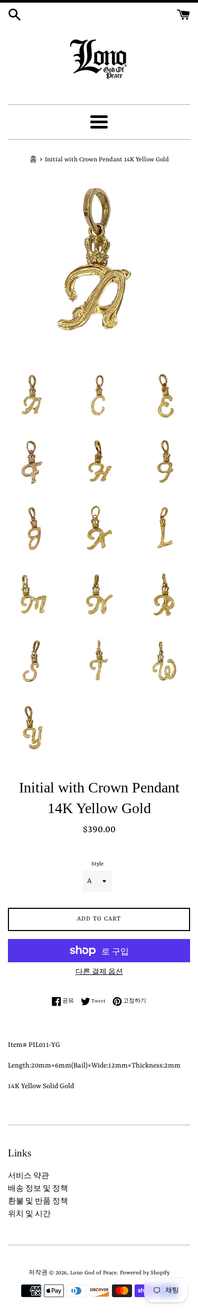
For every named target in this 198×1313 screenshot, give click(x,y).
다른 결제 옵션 (99, 972)
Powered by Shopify (144, 1273)
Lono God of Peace (93, 1273)
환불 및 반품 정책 (38, 1202)
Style (97, 864)
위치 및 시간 (29, 1214)
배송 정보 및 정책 (38, 1189)
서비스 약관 (28, 1176)
